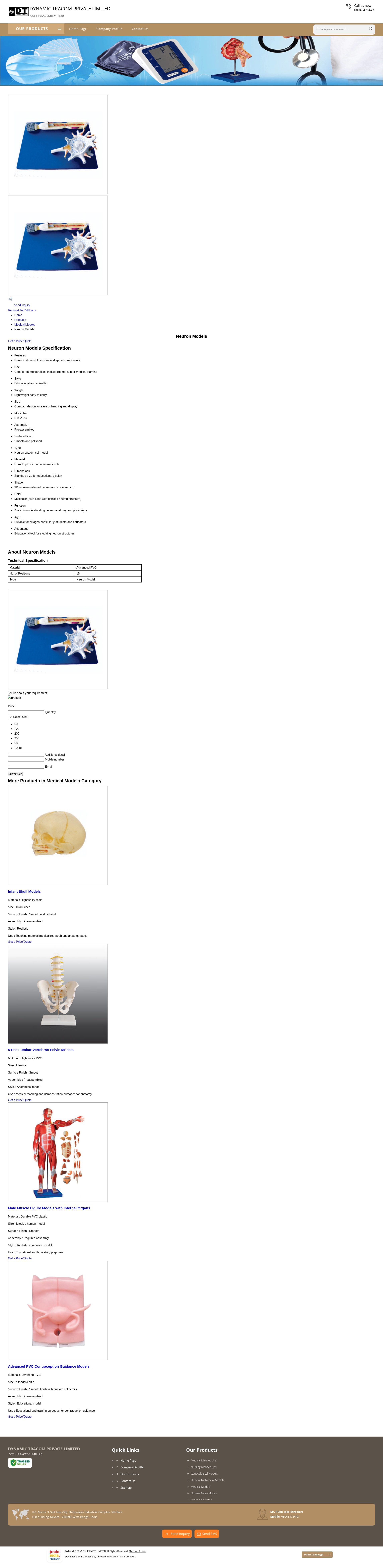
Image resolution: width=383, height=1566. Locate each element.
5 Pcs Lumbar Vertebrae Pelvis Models (41, 1050)
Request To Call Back (22, 310)
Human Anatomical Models (207, 1480)
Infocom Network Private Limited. (116, 1556)
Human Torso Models (204, 1493)
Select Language (313, 1554)
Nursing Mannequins (204, 1467)
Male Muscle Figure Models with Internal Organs (49, 1208)
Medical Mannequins (204, 1460)
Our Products (32, 28)
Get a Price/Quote (20, 341)
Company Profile (109, 29)
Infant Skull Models (24, 892)
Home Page (78, 29)
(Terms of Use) (137, 1551)
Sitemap (126, 1488)
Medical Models (24, 324)
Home (18, 315)
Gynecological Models (204, 1473)
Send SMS (209, 1534)
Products (20, 319)
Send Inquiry (21, 305)
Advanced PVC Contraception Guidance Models (49, 1366)
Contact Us (140, 29)
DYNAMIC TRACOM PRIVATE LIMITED (70, 11)
